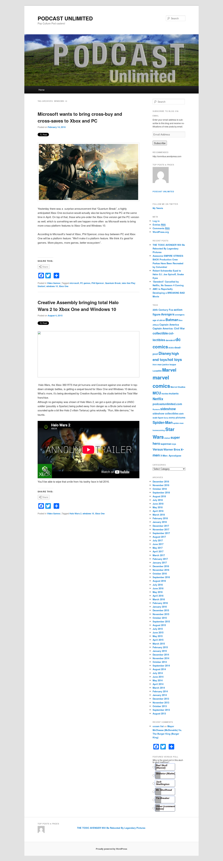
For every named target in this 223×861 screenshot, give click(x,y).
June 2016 (158, 588)
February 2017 (160, 559)
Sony (166, 417)
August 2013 (159, 713)
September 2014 (161, 665)
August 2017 (159, 536)
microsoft (74, 283)
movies (165, 393)
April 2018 (158, 511)
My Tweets (158, 208)
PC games (85, 283)
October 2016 (160, 573)
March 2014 (159, 687)
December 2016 (161, 566)
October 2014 (160, 662)
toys (174, 444)
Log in (156, 221)
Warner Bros (171, 449)
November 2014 (161, 658)
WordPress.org (161, 232)
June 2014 (158, 676)
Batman (172, 319)
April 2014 (158, 684)
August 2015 (159, 625)
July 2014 (158, 673)
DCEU (171, 347)
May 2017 (158, 547)
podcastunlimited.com (167, 404)
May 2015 (158, 636)
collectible (160, 333)
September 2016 (161, 577)
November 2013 (161, 702)
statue (167, 438)
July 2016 (158, 584)
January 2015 (160, 651)
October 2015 (160, 617)
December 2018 (161, 481)
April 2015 (158, 639)
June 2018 (158, 503)
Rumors (156, 409)
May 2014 (158, 680)
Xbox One (63, 286)
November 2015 (161, 614)
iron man (157, 364)
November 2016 (161, 570)
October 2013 (160, 706)
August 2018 (159, 496)
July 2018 (158, 500)
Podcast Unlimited (163, 191)
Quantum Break (113, 283)
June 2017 (158, 544)
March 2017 (159, 555)
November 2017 (161, 529)
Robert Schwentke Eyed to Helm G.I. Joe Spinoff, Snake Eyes (168, 274)
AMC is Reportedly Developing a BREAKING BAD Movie (169, 292)
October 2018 (160, 488)
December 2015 (161, 610)
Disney (165, 353)
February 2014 (160, 691)
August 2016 (159, 580)
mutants (174, 393)
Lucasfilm (157, 370)
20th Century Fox (163, 309)
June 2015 (158, 632)
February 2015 (160, 647)
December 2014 (161, 654)
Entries (159, 224)
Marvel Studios (178, 387)
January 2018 (160, 522)
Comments (161, 228)
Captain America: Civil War (169, 328)
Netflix (158, 398)
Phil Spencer (97, 283)
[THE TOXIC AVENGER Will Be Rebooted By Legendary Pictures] (161, 175)
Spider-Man (163, 422)
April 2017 (158, 551)
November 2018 (161, 485)
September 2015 (161, 621)
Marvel (169, 370)
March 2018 (159, 514)
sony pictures (177, 417)
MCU (157, 393)
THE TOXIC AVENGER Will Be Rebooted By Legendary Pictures (169, 248)
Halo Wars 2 (76, 513)
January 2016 (160, 606)
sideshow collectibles (166, 413)
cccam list (158, 726)
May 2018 (158, 507)
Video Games (53, 283)
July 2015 (158, 628)
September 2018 (161, 492)
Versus (158, 449)
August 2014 (159, 669)
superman (166, 443)
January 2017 (160, 562)
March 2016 (159, 599)
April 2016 (158, 595)
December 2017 (161, 525)
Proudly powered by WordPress (111, 848)
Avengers (168, 314)
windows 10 (52, 286)
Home (41, 89)
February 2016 (160, 603)
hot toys (174, 359)
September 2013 (161, 709)
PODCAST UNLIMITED (65, 18)
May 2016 (158, 592)
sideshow (168, 408)
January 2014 (160, 695)
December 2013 (161, 698)
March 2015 (159, 643)
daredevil (170, 340)
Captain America (169, 324)
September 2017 (161, 533)
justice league (169, 364)
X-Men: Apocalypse (170, 455)
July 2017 (158, 540)
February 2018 (160, 518)
